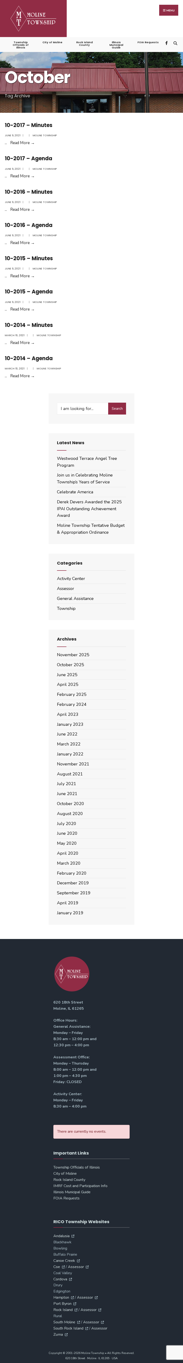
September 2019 (74, 893)
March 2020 (69, 863)
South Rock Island (68, 1328)
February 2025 (71, 694)
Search (117, 408)
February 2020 (71, 873)
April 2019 (67, 903)
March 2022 (69, 744)
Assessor (65, 588)
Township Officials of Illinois (21, 44)
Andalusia (61, 1236)
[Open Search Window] (175, 42)
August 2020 (70, 813)
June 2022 (67, 734)
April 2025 (67, 684)
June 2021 (67, 794)
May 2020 (67, 843)
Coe (56, 1266)
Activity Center (71, 578)
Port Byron (62, 1303)
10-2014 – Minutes (29, 325)
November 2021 (73, 764)
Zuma (58, 1334)
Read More (22, 143)
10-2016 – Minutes (29, 192)
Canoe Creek (64, 1260)
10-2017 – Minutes (28, 125)
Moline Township (45, 135)
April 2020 (67, 853)
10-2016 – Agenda (28, 225)
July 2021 (66, 784)
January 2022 (70, 754)
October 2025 (70, 665)
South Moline (64, 1322)
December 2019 (73, 883)
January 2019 (70, 913)
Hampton (61, 1297)
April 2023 (67, 714)
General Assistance (75, 598)
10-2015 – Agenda (29, 291)
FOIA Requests (148, 42)
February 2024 (71, 704)
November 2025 (73, 655)
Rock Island (63, 1309)
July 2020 (66, 823)
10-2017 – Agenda (28, 158)
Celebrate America (75, 492)
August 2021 (70, 774)
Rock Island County (84, 43)
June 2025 (67, 675)
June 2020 (67, 833)
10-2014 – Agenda (29, 358)
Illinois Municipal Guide (116, 44)
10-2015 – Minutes (29, 258)
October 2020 (70, 803)
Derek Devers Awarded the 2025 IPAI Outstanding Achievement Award (89, 509)
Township (66, 608)
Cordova (60, 1279)
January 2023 (70, 724)
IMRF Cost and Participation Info (80, 1185)
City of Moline (52, 42)
